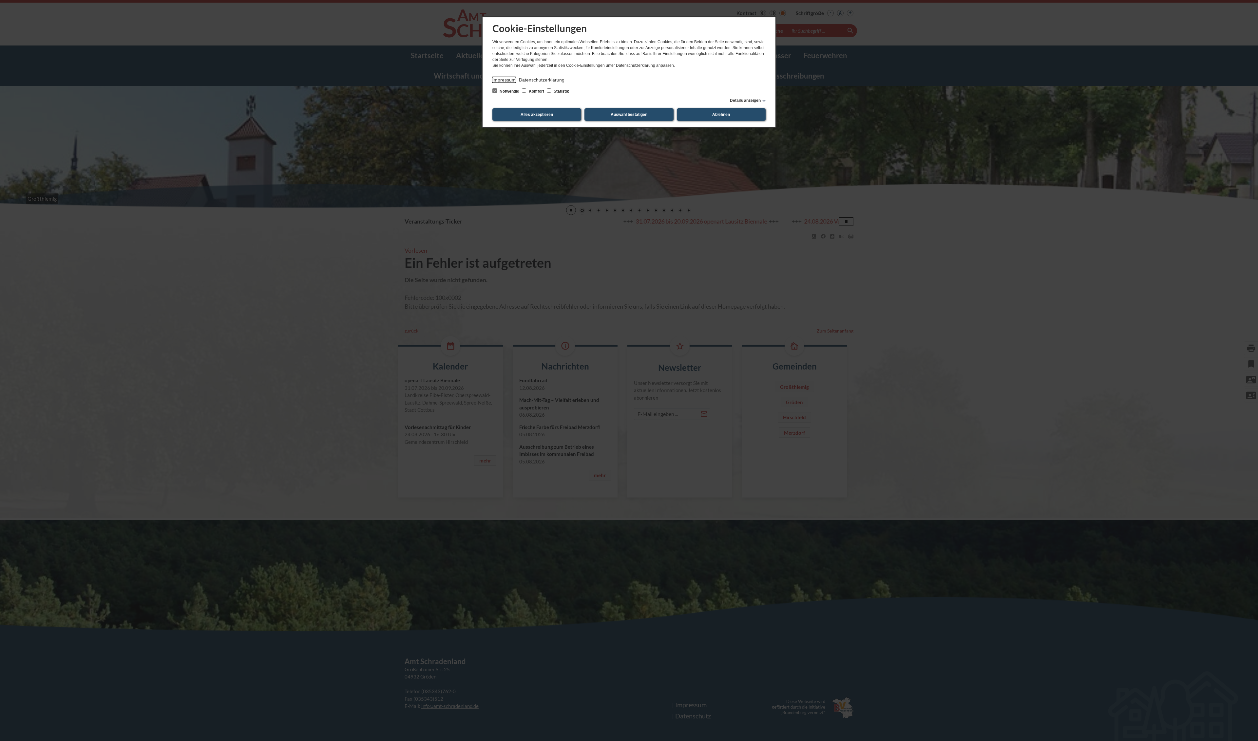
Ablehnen (721, 114)
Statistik (561, 91)
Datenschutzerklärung (541, 79)
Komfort (536, 91)
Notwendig (509, 91)
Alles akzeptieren (537, 114)
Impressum (504, 79)
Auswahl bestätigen (629, 114)
